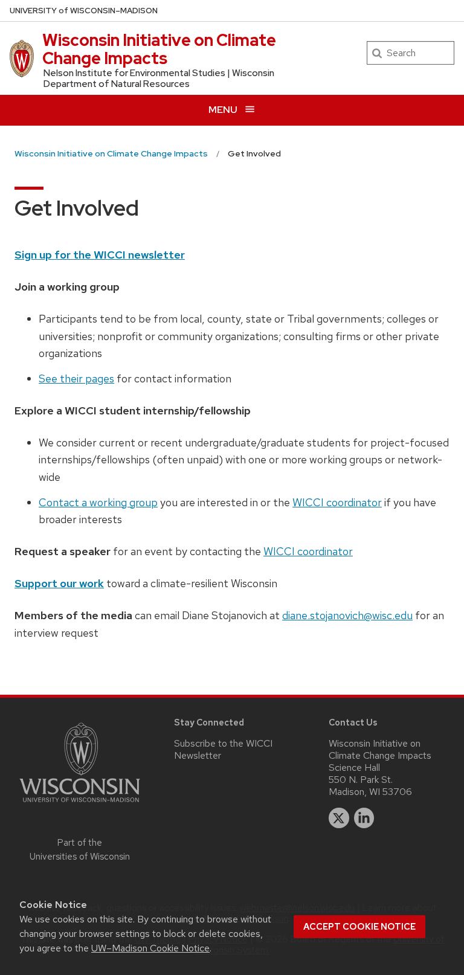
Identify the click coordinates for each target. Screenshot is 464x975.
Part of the (80, 850)
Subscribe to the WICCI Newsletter (223, 749)
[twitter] (339, 818)
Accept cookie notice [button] (359, 927)
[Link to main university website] (79, 804)
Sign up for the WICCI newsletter (99, 255)
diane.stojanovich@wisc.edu (347, 615)
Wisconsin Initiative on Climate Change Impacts (159, 49)
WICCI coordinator (337, 502)
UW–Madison (84, 10)
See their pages (76, 378)
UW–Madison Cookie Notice (150, 948)
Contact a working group (98, 502)
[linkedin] (364, 818)
